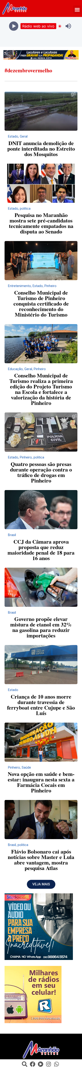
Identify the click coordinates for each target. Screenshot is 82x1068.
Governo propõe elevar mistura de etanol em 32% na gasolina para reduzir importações (41, 627)
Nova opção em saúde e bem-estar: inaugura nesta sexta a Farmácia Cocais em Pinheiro (41, 782)
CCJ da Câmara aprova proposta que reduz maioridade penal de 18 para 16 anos (41, 549)
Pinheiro (50, 286)
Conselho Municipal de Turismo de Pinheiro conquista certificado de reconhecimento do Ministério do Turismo (41, 303)
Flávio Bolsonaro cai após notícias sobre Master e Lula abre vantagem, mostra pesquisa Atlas (41, 859)
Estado (13, 136)
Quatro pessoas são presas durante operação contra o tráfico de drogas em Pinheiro (41, 472)
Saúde (26, 768)
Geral (24, 136)
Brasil (12, 535)
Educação (15, 369)
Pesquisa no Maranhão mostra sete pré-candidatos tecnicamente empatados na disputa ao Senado (41, 223)
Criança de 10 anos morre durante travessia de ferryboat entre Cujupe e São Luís (41, 704)
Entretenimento (19, 286)
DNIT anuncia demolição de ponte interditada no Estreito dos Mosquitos (41, 148)
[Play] (14, 26)
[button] (77, 9)
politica (25, 209)
